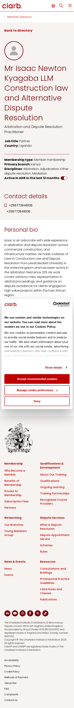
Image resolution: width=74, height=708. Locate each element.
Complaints (11, 694)
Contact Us (10, 700)
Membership (13, 463)
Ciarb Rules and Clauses (51, 591)
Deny (37, 401)
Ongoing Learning (52, 487)
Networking (12, 518)
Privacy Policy (12, 666)
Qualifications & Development (52, 465)
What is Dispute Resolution (50, 527)
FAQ (6, 688)
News (8, 569)
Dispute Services (52, 518)
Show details (53, 367)
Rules (43, 551)
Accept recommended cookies (37, 379)
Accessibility (11, 660)
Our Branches (13, 525)
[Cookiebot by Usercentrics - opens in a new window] (53, 304)
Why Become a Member (14, 472)
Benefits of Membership (12, 483)
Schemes (46, 545)
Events (8, 575)
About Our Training (53, 474)
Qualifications (49, 481)
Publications (48, 599)
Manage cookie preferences (35, 390)
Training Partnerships (54, 493)
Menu (70, 6)
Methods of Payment (16, 677)
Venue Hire (10, 683)
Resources (47, 562)
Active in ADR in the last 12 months (31, 178)
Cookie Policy (12, 671)
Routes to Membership (12, 493)
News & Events (14, 562)
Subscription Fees (16, 501)
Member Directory (19, 17)
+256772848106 (20, 205)
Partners (10, 508)
